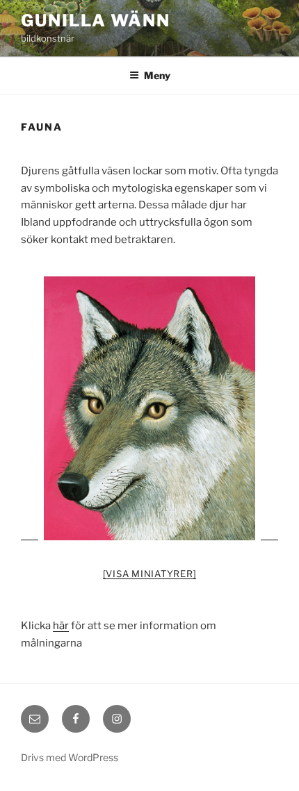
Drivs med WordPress (69, 757)
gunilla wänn (95, 20)
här (61, 625)
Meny (157, 75)
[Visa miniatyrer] (150, 573)
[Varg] (149, 408)
